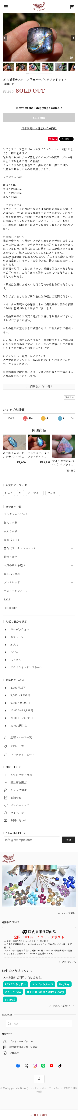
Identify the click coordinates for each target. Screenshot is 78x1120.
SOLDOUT (10, 608)
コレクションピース (16, 514)
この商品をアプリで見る (39, 386)
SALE (7, 599)
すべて (11, 418)
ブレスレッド (12, 582)
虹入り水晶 (10, 522)
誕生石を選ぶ (12, 574)
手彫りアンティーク (16, 591)
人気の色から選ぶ (15, 565)
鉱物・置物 (10, 557)
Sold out (39, 117)
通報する (69, 397)
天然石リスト (12, 540)
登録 (68, 839)
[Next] (73, 38)
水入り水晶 (10, 531)
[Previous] (5, 38)
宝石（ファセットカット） (20, 548)
